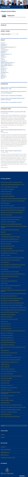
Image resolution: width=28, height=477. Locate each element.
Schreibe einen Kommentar (21, 17)
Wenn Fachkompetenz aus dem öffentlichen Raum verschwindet (13, 264)
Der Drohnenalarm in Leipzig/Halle (7, 189)
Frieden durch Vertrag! (5, 364)
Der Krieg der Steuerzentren (6, 414)
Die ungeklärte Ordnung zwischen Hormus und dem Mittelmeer (12, 200)
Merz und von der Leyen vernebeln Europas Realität (10, 359)
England (2, 52)
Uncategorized (4, 72)
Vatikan (2, 75)
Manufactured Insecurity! (5, 326)
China (2, 48)
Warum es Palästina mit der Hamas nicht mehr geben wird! (11, 376)
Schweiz (2, 69)
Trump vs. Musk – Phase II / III (6, 389)
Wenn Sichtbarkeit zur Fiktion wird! (7, 395)
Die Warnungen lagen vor (5, 203)
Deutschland (3, 232)
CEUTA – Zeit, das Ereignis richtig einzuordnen (11, 150)
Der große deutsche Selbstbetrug (7, 373)
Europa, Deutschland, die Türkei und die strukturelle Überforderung (13, 293)
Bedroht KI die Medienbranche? (7, 316)
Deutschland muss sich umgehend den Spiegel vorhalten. (11, 224)
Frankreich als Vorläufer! (5, 380)
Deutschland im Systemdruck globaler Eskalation (10, 229)
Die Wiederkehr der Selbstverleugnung (8, 314)
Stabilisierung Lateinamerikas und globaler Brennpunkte (11, 404)
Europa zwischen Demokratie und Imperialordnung (10, 260)
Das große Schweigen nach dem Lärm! (8, 369)
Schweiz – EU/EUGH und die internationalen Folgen (10, 285)
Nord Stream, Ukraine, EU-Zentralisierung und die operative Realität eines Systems (14, 227)
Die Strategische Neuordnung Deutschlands (9, 295)
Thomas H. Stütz (5, 7)
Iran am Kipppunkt (4, 269)
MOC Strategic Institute (6, 65)
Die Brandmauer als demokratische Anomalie (9, 319)
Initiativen (3, 57)
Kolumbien (3, 61)
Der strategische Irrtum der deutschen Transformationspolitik (12, 250)
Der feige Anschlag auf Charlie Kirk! (7, 340)
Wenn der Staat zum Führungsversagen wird (9, 352)
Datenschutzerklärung (6, 449)
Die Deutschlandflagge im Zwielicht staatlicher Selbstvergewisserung (13, 309)
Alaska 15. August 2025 (5, 366)
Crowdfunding (4, 49)
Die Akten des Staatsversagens (6, 191)
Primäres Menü (26, 7)
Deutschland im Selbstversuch (6, 355)
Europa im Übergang (4, 398)
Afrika (2, 42)
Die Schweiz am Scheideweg (15, 95)
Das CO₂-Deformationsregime (6, 214)
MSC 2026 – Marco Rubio (5, 255)
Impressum (3, 446)
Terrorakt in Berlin (4, 278)
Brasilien (3, 45)
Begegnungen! (11, 15)
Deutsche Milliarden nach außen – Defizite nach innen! (11, 357)
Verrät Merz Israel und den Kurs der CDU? (8, 371)
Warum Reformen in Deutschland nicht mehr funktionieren (12, 212)
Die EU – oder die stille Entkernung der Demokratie (10, 416)
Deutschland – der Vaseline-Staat (7, 333)
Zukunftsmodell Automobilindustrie (7, 344)
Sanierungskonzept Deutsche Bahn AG (8, 342)
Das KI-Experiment (4, 321)
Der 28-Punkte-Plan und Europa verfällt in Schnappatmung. (12, 298)
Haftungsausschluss (5, 452)
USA (2, 73)
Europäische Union (5, 54)
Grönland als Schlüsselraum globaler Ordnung (9, 276)
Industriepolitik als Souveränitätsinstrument (9, 253)
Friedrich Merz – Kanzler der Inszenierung (9, 411)
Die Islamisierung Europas (5, 323)
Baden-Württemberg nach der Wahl (7, 246)
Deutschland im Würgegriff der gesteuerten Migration (11, 409)
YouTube (3, 434)
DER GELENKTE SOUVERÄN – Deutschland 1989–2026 (13, 111)
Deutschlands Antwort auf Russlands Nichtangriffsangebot (12, 305)
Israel (2, 59)
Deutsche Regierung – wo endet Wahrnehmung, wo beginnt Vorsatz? (13, 307)
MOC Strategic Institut (6, 64)
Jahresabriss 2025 (4, 283)
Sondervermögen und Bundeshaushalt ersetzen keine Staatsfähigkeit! (14, 198)
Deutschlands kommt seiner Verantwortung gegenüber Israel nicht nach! (13, 348)
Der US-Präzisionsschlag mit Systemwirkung (9, 281)
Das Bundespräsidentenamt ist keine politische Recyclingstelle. (12, 257)
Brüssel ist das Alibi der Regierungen (7, 196)
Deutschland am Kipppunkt (6, 234)
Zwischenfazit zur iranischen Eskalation (8, 221)
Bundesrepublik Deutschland (7, 47)
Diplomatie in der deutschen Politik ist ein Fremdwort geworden (12, 210)
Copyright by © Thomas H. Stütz (8, 457)
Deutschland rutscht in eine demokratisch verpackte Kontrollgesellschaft (10, 393)
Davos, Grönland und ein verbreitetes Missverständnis (11, 267)
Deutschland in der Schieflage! (6, 378)
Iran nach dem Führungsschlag (6, 248)
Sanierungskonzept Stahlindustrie (7, 337)
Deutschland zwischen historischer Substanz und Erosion (11, 217)
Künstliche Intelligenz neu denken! (7, 400)
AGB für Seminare (5, 455)
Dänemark (3, 51)
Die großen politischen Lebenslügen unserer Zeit (10, 239)
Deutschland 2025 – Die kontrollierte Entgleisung (10, 300)
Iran (2, 58)
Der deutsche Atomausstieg (6, 243)
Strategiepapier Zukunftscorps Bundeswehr (9, 387)
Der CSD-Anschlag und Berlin (6, 193)
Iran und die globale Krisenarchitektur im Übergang (10, 236)
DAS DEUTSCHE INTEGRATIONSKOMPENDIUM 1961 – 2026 (12, 184)
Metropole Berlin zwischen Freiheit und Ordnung (10, 219)
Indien (2, 55)
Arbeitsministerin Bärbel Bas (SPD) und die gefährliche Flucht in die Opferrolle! (13, 291)
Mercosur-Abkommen (5, 262)
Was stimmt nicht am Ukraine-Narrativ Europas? (10, 241)
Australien (3, 44)
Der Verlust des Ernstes (5, 383)
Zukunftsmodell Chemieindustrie (7, 335)
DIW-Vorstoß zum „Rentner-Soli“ (7, 385)
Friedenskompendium (5, 350)
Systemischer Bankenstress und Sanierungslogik (10, 271)
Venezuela (3, 76)
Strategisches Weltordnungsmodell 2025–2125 (10, 362)
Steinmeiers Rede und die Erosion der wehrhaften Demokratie (12, 302)
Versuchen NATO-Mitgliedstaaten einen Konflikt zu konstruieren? (13, 330)
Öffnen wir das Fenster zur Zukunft (7, 205)
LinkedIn (3, 437)
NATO (2, 66)
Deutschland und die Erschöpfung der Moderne (10, 312)
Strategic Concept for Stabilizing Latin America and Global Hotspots (13, 407)
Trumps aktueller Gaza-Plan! (15, 102)
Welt (2, 78)
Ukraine (2, 71)
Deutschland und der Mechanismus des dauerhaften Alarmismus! (13, 273)
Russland (3, 68)
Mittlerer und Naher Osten (7, 62)
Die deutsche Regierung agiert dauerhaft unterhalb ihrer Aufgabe (13, 207)
